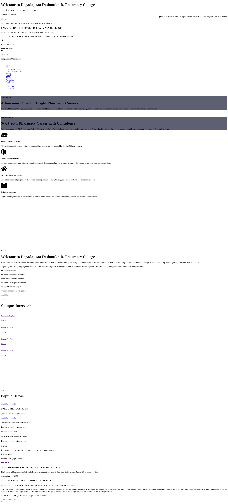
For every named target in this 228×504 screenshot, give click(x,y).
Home (8, 65)
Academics (10, 82)
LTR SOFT (7, 496)
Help (14, 500)
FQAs (19, 500)
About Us (9, 67)
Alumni (8, 78)
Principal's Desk (16, 71)
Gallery (8, 84)
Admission (10, 80)
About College (15, 69)
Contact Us (10, 89)
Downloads (10, 86)
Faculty (8, 74)
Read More (5, 295)
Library (8, 76)
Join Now (13, 404)
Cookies (9, 500)
